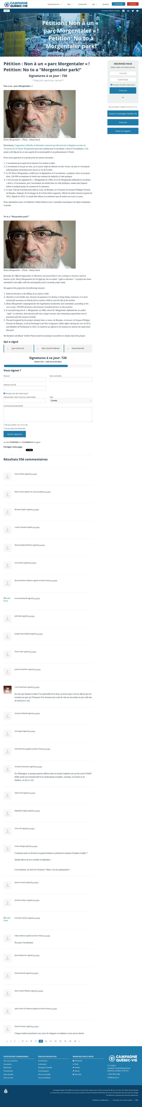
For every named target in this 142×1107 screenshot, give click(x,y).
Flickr (77, 1064)
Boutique (106, 4)
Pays (51, 397)
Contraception (43, 1071)
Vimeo (77, 1071)
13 (46, 1041)
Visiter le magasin (122, 131)
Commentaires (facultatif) (13, 406)
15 (55, 1041)
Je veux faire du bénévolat (15, 428)
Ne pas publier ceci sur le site (16, 425)
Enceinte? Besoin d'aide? (111, 11)
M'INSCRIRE (118, 4)
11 (36, 1041)
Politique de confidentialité (100, 1100)
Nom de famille (55, 376)
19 (75, 1041)
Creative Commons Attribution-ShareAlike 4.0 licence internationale (100, 1092)
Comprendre (82, 4)
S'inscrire (123, 122)
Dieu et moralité (44, 1074)
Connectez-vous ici (131, 107)
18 (70, 1041)
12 (41, 1041)
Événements (8, 1071)
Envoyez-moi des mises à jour (16, 393)
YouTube (78, 1074)
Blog (68, 4)
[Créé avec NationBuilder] (6, 1091)
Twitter (77, 1067)
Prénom (7, 376)
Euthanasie (42, 1064)
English (6, 10)
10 (31, 1041)
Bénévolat (7, 1067)
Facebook (78, 1061)
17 (65, 1041)
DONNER (133, 4)
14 (51, 1041)
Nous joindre (8, 1074)
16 (60, 1041)
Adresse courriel (10, 385)
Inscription (8, 1064)
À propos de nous (53, 4)
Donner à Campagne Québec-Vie (123, 113)
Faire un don (8, 1078)
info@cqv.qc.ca (113, 1077)
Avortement (42, 1061)
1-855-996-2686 (113, 1074)
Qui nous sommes (11, 1061)
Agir (93, 4)
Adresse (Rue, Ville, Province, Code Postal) (19, 397)
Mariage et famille (45, 1067)
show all (25, 700)
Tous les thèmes (44, 1078)
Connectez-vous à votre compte (122, 1100)
